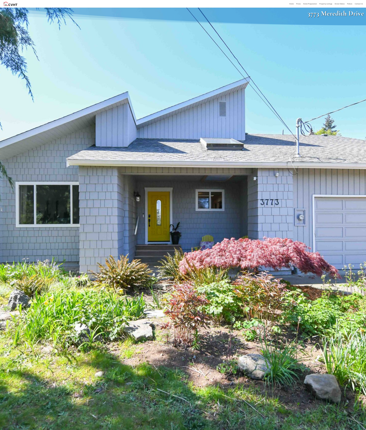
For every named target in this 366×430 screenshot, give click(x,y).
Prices (298, 4)
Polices (349, 4)
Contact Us (359, 4)
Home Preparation (310, 4)
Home (291, 4)
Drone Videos (340, 4)
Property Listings (325, 4)
